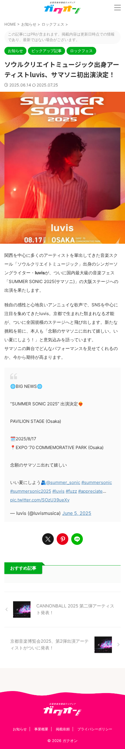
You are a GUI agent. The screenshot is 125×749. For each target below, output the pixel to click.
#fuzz (71, 491)
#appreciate (90, 491)
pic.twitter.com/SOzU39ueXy (39, 500)
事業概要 (41, 729)
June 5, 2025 (76, 513)
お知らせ (20, 729)
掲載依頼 (63, 729)
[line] (77, 539)
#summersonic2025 (30, 491)
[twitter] (48, 539)
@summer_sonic (63, 482)
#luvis (58, 491)
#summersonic (96, 482)
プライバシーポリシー (94, 729)
